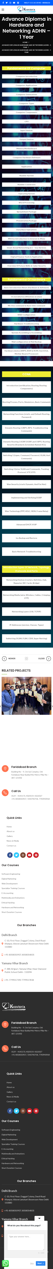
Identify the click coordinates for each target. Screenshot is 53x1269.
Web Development (10, 883)
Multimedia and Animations (13, 898)
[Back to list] (26, 659)
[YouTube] (14, 3)
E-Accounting (7, 893)
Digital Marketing (9, 879)
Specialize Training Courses (13, 888)
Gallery (10, 836)
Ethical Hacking (8, 902)
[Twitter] (7, 3)
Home (25, 42)
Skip (32, 1263)
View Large (49, 679)
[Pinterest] (18, 3)
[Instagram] (10, 3)
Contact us (11, 845)
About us (11, 831)
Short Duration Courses (12, 912)
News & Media (13, 841)
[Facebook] (3, 3)
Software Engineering (11, 874)
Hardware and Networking (13, 907)
